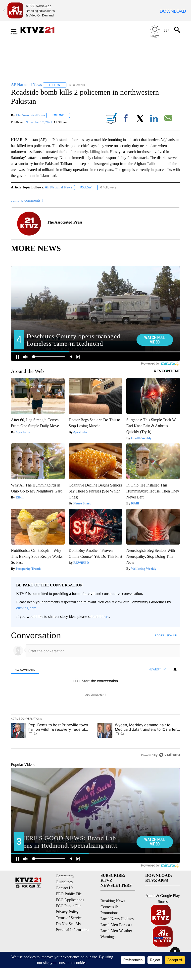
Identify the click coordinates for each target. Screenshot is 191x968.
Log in (159, 635)
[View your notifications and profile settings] (175, 669)
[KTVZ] (40, 29)
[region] (95, 695)
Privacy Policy (67, 912)
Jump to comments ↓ (27, 200)
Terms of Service (69, 918)
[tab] (25, 669)
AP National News (58, 187)
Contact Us (64, 888)
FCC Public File (68, 906)
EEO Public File (69, 894)
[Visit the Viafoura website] (169, 755)
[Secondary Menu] (17, 30)
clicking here (26, 608)
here (105, 616)
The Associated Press (30, 115)
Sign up (172, 635)
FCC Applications (70, 900)
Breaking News (112, 901)
